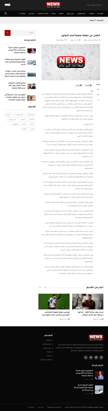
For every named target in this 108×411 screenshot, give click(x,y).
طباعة (87, 85)
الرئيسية (100, 13)
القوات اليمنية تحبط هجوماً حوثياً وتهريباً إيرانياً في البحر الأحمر (15, 62)
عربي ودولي (70, 13)
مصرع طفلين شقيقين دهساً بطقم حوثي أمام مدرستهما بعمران (17, 85)
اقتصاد (32, 119)
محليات (22, 119)
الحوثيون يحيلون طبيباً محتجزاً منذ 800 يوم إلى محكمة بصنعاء (17, 50)
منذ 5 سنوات (74, 40)
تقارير (32, 129)
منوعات (91, 13)
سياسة (8, 115)
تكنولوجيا (15, 124)
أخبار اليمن (31, 115)
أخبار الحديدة (19, 115)
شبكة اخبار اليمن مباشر (90, 40)
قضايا (61, 13)
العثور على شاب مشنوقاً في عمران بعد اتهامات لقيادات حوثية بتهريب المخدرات (15, 97)
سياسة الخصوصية (54, 407)
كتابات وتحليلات (42, 13)
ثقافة (24, 129)
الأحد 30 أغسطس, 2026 (94, 5)
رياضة (54, 13)
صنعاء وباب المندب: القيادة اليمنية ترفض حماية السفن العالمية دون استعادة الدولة (15, 73)
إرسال (78, 85)
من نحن (31, 13)
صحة (32, 124)
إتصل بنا (22, 13)
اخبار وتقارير (81, 13)
